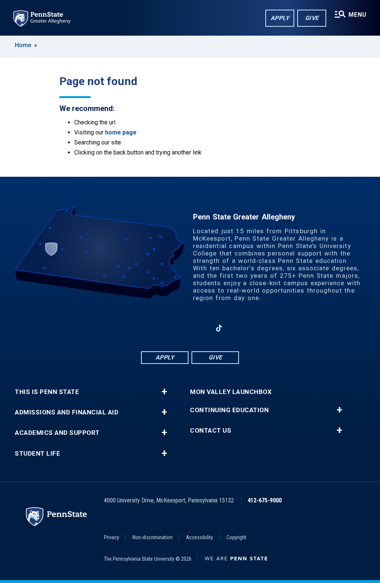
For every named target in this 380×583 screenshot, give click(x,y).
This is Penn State (47, 391)
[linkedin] (180, 328)
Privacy (111, 537)
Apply (280, 18)
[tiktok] (219, 328)
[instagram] (142, 328)
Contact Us (210, 430)
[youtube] (199, 328)
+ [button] (164, 392)
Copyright (236, 537)
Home (23, 45)
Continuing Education (229, 410)
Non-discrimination (152, 537)
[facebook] (161, 328)
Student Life (37, 453)
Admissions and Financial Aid (66, 412)
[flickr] (238, 328)
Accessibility (199, 537)
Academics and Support (57, 432)
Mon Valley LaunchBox (231, 391)
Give (312, 18)
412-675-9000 (265, 500)
